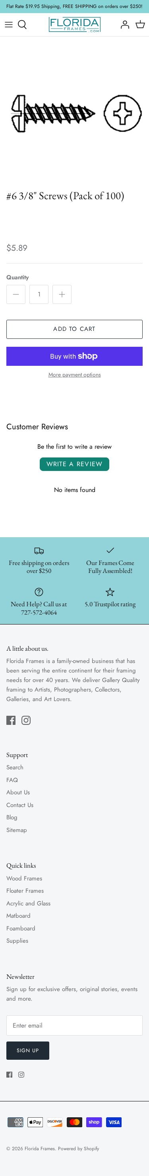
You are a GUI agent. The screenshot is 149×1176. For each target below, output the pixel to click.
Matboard (18, 915)
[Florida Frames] (75, 24)
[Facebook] (10, 720)
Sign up (28, 1050)
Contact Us (19, 805)
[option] (74, 111)
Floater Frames (25, 890)
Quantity (17, 277)
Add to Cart (74, 329)
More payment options (74, 374)
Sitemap (16, 830)
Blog (11, 817)
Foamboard (20, 928)
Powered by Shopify (78, 1148)
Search (14, 767)
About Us (18, 792)
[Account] (123, 24)
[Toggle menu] (8, 24)
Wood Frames (24, 878)
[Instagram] (26, 720)
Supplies (17, 940)
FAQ (12, 780)
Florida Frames (40, 1148)
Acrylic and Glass (28, 903)
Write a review (74, 464)
